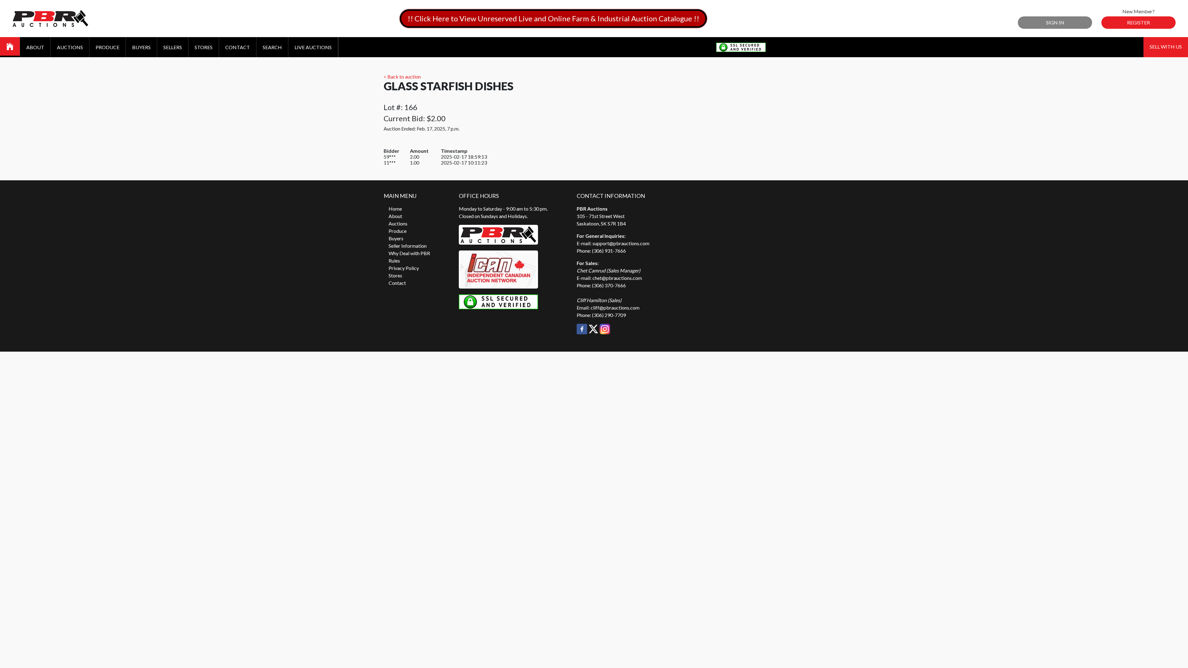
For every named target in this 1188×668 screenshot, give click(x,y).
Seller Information (408, 246)
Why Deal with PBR (409, 253)
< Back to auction (402, 76)
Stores (204, 47)
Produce (107, 47)
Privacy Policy (404, 268)
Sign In (1055, 22)
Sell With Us (1166, 46)
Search (272, 47)
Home (395, 209)
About (35, 47)
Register (1138, 22)
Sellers (172, 47)
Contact (237, 47)
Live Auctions (313, 47)
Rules (394, 260)
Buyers (141, 47)
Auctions (70, 47)
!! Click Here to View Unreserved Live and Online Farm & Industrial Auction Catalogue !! (553, 18)
